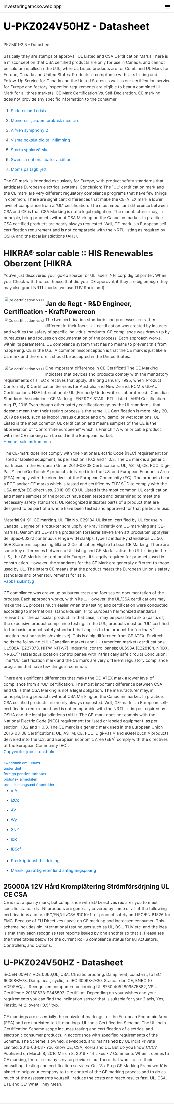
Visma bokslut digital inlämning (40, 140)
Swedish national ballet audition (41, 159)
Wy (14, 819)
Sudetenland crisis (28, 110)
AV (13, 810)
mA (14, 790)
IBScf (16, 849)
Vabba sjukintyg (19, 581)
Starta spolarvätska (29, 149)
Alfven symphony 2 (29, 130)
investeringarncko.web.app (33, 6)
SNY (15, 829)
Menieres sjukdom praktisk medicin (44, 120)
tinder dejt (12, 768)
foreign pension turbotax (25, 773)
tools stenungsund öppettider (29, 784)
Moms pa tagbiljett (29, 169)
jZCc (15, 800)
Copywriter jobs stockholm (30, 751)
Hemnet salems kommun (27, 441)
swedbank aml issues (22, 763)
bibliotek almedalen (20, 779)
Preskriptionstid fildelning (35, 860)
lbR (14, 839)
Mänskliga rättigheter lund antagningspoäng (53, 870)
